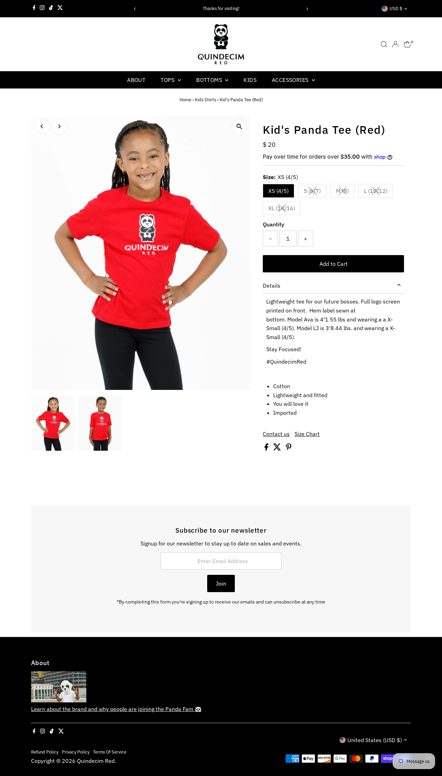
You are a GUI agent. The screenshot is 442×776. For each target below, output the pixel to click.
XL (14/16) (284, 209)
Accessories (291, 79)
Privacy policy (75, 752)
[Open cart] (407, 44)
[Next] (307, 9)
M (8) (345, 192)
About (136, 79)
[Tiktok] (51, 8)
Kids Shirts (205, 100)
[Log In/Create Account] (395, 44)
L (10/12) (378, 192)
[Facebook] (34, 8)
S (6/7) (315, 192)
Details (271, 285)
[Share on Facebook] (267, 448)
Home (185, 100)
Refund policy (44, 752)
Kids (250, 79)
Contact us (276, 434)
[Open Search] (384, 44)
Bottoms (209, 79)
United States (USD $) (374, 740)
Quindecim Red (96, 760)
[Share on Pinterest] (288, 448)
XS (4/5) (278, 190)
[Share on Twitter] (277, 448)
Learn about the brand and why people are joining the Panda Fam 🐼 (116, 708)
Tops (168, 79)
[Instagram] (42, 8)
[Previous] (135, 9)
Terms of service (109, 752)
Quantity (273, 224)
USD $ (396, 8)
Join (221, 583)
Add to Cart (333, 263)
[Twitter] (60, 8)
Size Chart (307, 434)
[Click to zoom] (239, 126)
